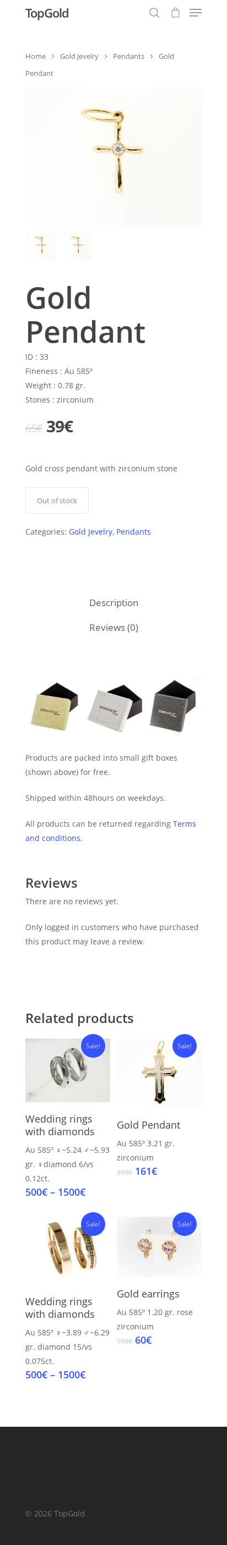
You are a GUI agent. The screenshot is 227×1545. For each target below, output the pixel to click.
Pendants (128, 56)
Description (113, 602)
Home (35, 56)
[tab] (113, 603)
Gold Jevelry (79, 56)
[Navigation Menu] (196, 12)
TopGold (47, 13)
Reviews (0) (113, 627)
